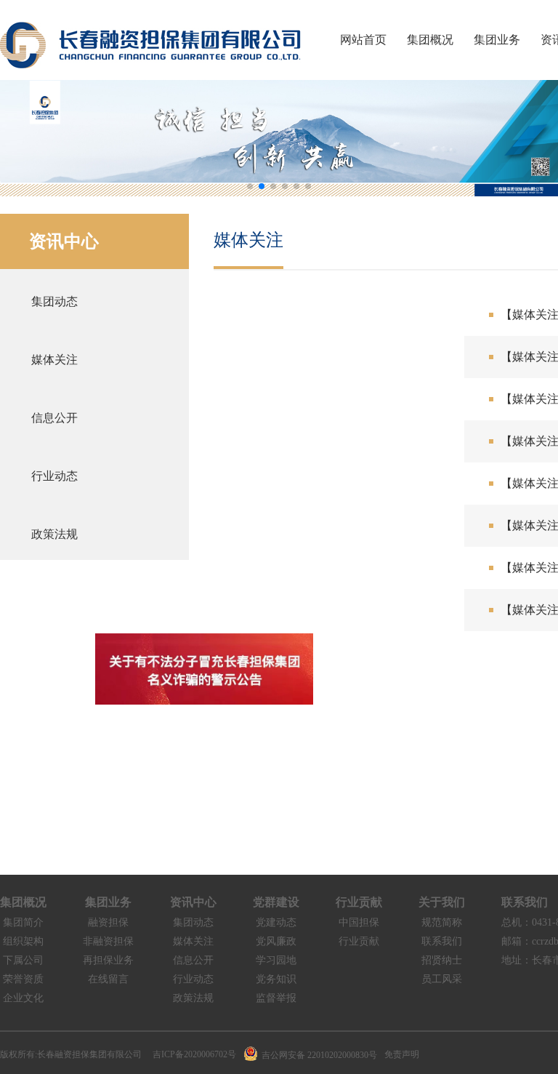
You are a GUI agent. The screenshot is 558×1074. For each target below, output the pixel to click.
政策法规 (193, 998)
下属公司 (23, 960)
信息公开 (193, 960)
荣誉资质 (23, 979)
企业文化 (23, 998)
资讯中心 (193, 902)
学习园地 (276, 960)
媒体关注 (193, 941)
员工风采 (441, 979)
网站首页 (363, 39)
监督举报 (276, 998)
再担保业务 (108, 960)
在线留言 (108, 979)
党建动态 (276, 922)
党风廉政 (276, 941)
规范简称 (441, 922)
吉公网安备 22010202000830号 (319, 1055)
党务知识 (276, 979)
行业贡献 (359, 902)
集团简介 (23, 922)
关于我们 (441, 902)
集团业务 (497, 39)
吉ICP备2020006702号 (194, 1054)
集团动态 (193, 922)
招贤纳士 (441, 960)
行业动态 (193, 979)
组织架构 (23, 941)
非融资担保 (108, 941)
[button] (250, 186)
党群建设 (276, 902)
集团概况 (430, 39)
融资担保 (108, 922)
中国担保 (359, 922)
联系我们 (441, 941)
